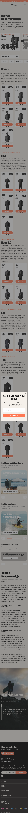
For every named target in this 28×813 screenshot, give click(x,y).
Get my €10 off (14, 415)
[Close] (25, 393)
